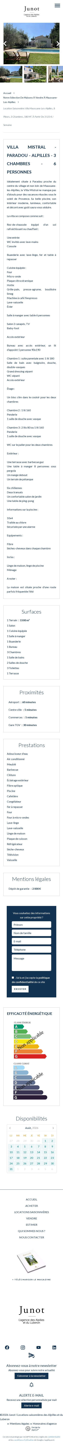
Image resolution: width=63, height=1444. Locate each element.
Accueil (7, 93)
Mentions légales (19, 1423)
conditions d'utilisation (24, 1440)
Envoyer (20, 989)
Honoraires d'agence (45, 1423)
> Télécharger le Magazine (31, 1279)
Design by (36, 1428)
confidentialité (54, 1437)
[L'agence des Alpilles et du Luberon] (32, 20)
